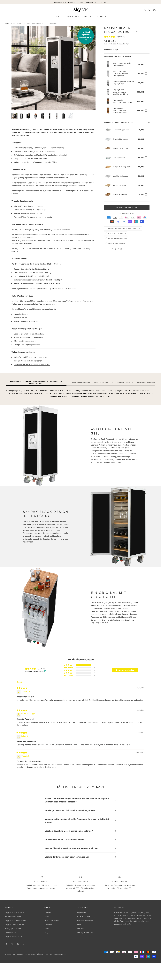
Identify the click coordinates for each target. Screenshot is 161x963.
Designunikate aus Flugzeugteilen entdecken (32, 364)
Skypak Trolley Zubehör (15, 936)
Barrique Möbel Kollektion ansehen (28, 361)
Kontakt (101, 17)
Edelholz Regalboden (120, 148)
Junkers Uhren (11, 932)
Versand (80, 928)
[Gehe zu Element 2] (22, 116)
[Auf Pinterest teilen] (118, 249)
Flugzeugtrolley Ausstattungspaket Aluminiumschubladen (120, 92)
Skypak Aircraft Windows (15, 920)
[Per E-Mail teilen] (121, 249)
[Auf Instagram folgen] (18, 944)
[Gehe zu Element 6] (50, 116)
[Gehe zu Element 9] (71, 116)
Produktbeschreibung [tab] (80, 382)
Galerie (88, 17)
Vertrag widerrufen (85, 932)
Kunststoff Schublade (120, 139)
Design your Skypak (13, 928)
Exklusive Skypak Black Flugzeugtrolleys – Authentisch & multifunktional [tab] (36, 382)
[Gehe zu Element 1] (15, 116)
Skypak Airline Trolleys (14, 912)
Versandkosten (123, 44)
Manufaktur (72, 17)
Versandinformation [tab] (146, 382)
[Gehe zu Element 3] (29, 116)
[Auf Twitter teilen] (115, 249)
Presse (47, 928)
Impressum (81, 912)
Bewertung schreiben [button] (125, 670)
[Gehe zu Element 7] (57, 116)
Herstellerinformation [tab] (122, 382)
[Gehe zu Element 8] (64, 116)
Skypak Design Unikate (14, 924)
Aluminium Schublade (120, 176)
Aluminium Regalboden (121, 130)
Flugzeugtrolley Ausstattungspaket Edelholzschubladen (120, 110)
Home (7, 23)
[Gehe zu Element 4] (36, 116)
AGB (79, 924)
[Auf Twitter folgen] (12, 944)
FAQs (46, 916)
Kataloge (48, 924)
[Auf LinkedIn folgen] (23, 944)
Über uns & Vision (51, 920)
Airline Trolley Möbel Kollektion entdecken (31, 357)
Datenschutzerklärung (86, 916)
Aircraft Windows (24, 23)
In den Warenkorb (126, 208)
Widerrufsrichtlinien (85, 920)
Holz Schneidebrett (119, 185)
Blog (46, 932)
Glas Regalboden (119, 157)
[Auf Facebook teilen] (112, 249)
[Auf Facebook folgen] (6, 944)
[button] (109, 37)
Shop (57, 17)
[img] (22, 688)
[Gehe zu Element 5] (43, 116)
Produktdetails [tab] (101, 382)
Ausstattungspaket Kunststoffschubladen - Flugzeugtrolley (121, 73)
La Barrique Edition (13, 916)
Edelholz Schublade (120, 194)
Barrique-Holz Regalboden (122, 167)
